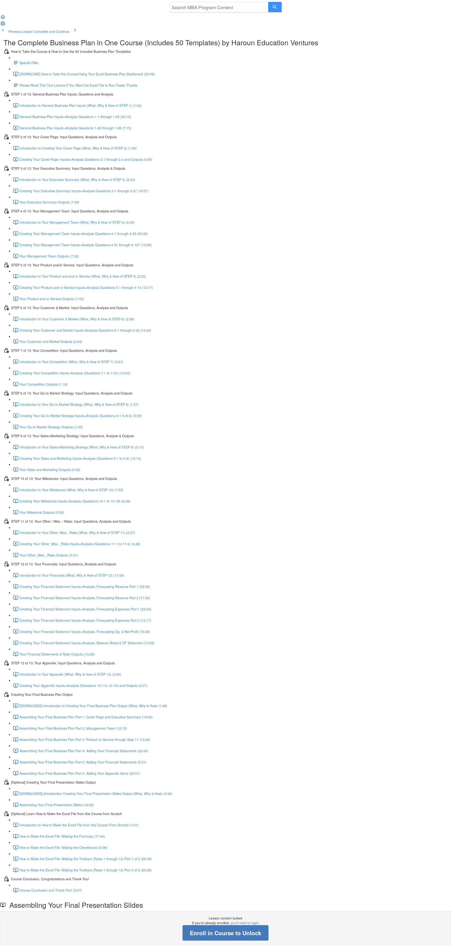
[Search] (275, 7)
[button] (3, 18)
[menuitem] (3, 25)
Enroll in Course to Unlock (225, 933)
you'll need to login (244, 922)
